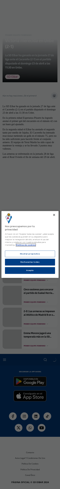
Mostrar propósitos (30, 254)
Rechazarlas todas (30, 262)
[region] (29, 244)
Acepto (30, 270)
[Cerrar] (54, 214)
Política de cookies (26, 245)
